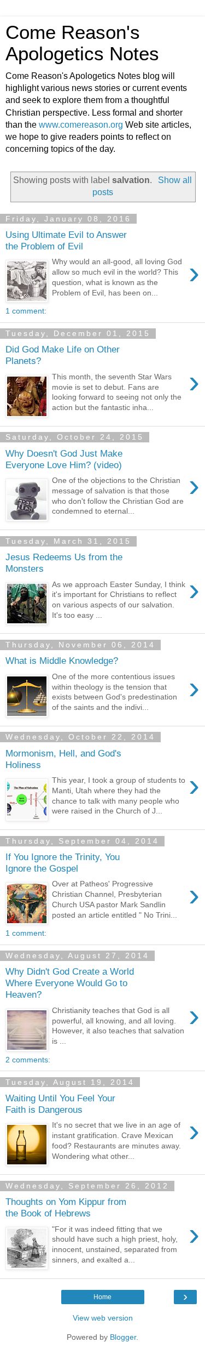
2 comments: (27, 1059)
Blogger (123, 1337)
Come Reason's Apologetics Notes (82, 43)
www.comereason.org (81, 124)
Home (102, 1297)
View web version (103, 1317)
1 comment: (25, 310)
